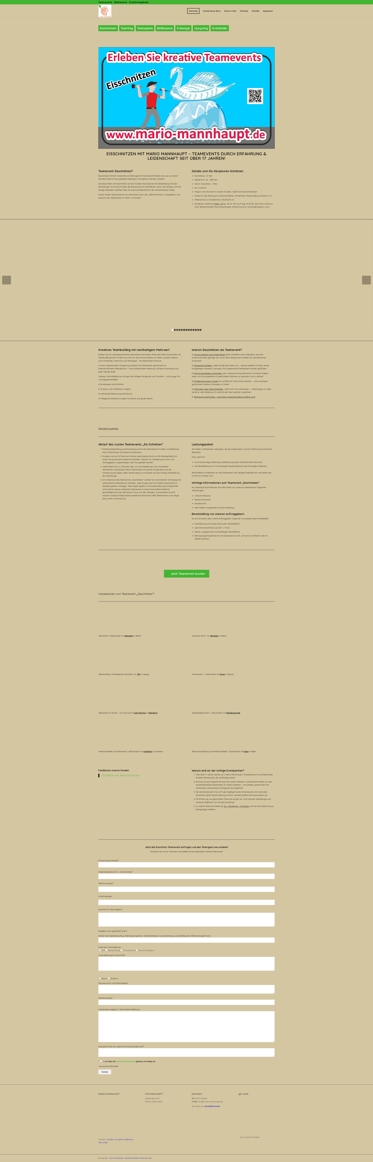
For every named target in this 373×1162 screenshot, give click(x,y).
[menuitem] (193, 10)
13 (200, 330)
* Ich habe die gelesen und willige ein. (127, 1061)
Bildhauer (128, 1139)
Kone (222, 674)
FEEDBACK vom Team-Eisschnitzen (120, 775)
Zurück (6, 280)
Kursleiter (119, 1139)
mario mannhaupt (116, 1158)
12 (198, 330)
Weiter (366, 280)
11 (196, 330)
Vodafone (147, 751)
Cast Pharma (140, 713)
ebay (246, 751)
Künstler (110, 1139)
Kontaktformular (212, 1106)
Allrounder (103, 1142)
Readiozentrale (233, 713)
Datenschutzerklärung (125, 1061)
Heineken (128, 636)
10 (193, 330)
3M (138, 674)
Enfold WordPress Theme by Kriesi (138, 1158)
